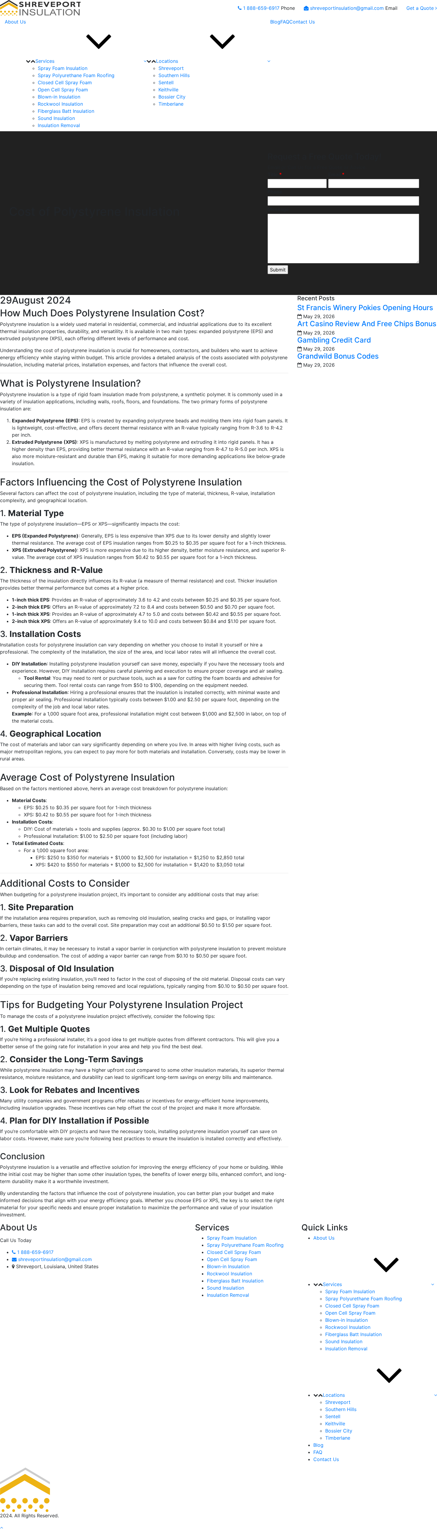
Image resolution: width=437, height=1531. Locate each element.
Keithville (168, 90)
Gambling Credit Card (334, 340)
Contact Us (302, 22)
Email (336, 174)
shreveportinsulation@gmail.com (347, 8)
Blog (275, 22)
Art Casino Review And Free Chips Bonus (366, 323)
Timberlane (170, 104)
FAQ (284, 22)
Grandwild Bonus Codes (338, 356)
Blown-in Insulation (59, 97)
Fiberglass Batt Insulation (66, 111)
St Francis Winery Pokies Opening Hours (365, 307)
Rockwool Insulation (60, 104)
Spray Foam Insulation (62, 68)
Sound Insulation (56, 118)
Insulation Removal (59, 125)
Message (278, 209)
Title (275, 174)
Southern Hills (174, 75)
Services (44, 61)
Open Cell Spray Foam (63, 90)
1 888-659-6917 (262, 8)
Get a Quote (420, 8)
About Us (15, 22)
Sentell (166, 82)
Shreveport (171, 68)
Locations (167, 61)
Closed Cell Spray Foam (65, 82)
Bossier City (172, 97)
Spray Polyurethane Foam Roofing (76, 75)
